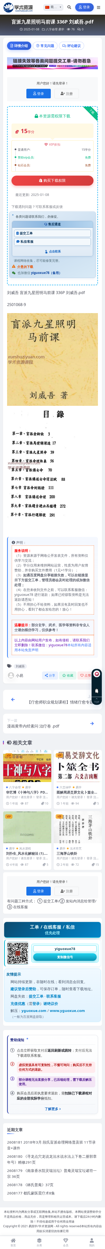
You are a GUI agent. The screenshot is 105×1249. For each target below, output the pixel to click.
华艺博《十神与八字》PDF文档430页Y (26, 794)
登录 (86, 7)
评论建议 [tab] (74, 45)
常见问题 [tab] (47, 45)
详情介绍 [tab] (21, 45)
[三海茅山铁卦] (78, 827)
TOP (96, 702)
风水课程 (25, 848)
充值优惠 (17, 1003)
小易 (19, 675)
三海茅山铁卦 (67, 853)
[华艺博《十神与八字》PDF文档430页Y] (27, 766)
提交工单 (26, 233)
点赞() (89, 675)
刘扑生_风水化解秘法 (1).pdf (26, 855)
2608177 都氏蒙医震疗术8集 (31, 1193)
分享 (52, 675)
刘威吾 (20, 666)
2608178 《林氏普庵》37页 (30, 1184)
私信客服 (27, 241)
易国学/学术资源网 (41, 1226)
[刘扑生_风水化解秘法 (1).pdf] (27, 827)
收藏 (70, 675)
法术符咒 (76, 848)
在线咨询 (97, 687)
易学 (61, 29)
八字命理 (52, 29)
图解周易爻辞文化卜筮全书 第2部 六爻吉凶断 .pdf (77, 794)
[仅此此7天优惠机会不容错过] (52, 64)
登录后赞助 (27, 988)
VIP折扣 (55, 144)
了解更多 (51, 1109)
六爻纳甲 (65, 787)
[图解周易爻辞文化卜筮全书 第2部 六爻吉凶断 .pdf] (78, 766)
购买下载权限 (54, 180)
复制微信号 (65, 957)
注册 (69, 93)
